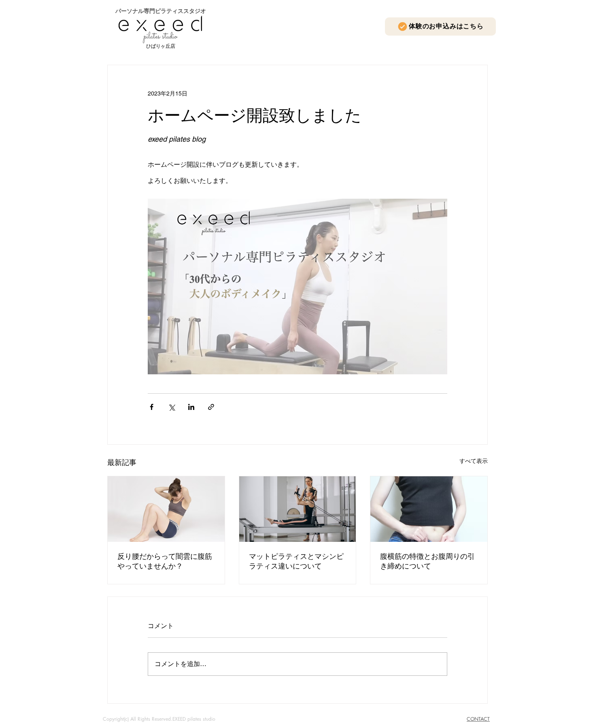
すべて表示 (473, 461)
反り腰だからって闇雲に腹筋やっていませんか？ (164, 561)
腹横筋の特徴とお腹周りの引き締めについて (427, 561)
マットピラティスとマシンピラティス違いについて (296, 561)
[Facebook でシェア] (151, 407)
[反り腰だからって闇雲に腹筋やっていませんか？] (166, 509)
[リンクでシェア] (211, 407)
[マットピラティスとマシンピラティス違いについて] (297, 509)
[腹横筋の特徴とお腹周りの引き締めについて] (428, 509)
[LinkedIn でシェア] (191, 407)
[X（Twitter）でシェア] (171, 407)
